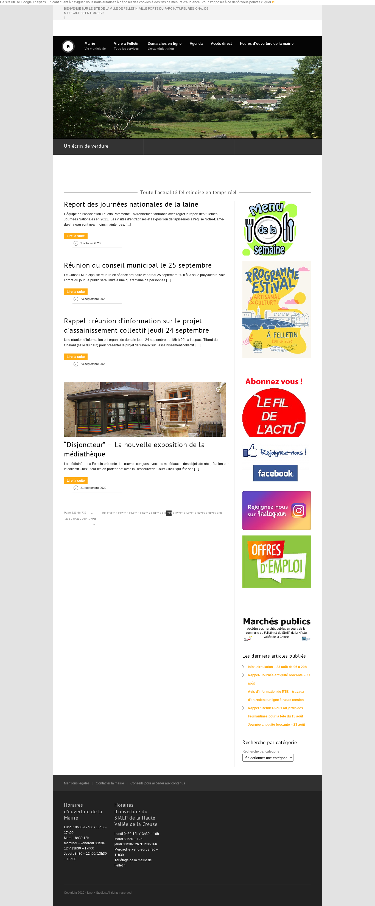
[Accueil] (68, 46)
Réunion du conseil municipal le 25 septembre (138, 266)
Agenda (196, 43)
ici (273, 2)
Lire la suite (76, 236)
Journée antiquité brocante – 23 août (276, 725)
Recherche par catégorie (260, 751)
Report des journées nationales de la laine (131, 205)
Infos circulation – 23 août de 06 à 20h (277, 667)
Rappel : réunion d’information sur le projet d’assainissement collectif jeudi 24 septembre (136, 326)
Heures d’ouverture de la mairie (266, 43)
